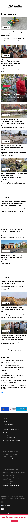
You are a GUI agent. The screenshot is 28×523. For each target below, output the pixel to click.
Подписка (5, 427)
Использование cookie (9, 437)
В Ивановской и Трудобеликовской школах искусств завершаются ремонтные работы (13, 387)
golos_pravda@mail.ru (8, 459)
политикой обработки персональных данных (13, 517)
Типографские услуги (8, 435)
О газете (5, 421)
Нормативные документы (10, 485)
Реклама (5, 432)
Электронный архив (8, 424)
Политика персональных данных (11, 440)
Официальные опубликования (11, 429)
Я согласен (15, 521)
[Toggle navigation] (3, 6)
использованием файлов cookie (14, 519)
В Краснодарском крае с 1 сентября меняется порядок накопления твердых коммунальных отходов (13, 375)
